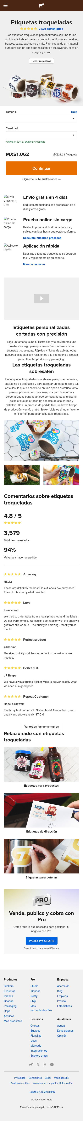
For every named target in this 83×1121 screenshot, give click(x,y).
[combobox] (41, 118)
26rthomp (10, 647)
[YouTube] (51, 1064)
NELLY (8, 581)
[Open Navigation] (5, 5)
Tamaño (11, 112)
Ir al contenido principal (3, 3)
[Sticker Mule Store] (31, 1064)
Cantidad (12, 128)
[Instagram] (45, 1064)
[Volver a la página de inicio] (41, 5)
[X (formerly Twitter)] (38, 1064)
